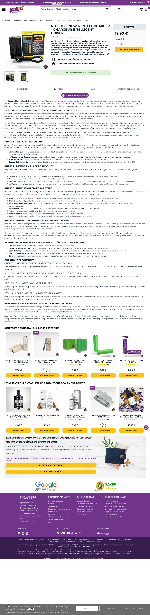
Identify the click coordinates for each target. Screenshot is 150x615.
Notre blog (52, 504)
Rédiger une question (51, 465)
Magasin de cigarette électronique (22, 194)
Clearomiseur (27, 238)
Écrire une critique (50, 472)
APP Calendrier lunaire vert (58, 517)
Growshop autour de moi (29, 508)
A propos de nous (26, 503)
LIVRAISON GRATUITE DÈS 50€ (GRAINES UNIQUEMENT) (57, 3)
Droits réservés (111, 514)
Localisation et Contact (29, 505)
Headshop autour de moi (29, 511)
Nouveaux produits (55, 501)
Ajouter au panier (129, 49)
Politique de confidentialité (115, 504)
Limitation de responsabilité (116, 509)
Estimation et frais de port (87, 504)
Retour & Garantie (83, 501)
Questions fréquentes (85, 506)
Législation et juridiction (114, 512)
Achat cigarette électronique (81, 216)
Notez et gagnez (59, 37)
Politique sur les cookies (114, 506)
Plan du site (81, 514)
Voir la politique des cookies (59, 612)
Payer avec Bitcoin (84, 512)
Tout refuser (111, 608)
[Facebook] (19, 533)
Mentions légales (111, 501)
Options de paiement (85, 509)
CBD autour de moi (27, 513)
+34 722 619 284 (28, 2)
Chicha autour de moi (28, 521)
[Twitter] (23, 533)
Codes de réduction (55, 506)
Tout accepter (87, 608)
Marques (51, 514)
